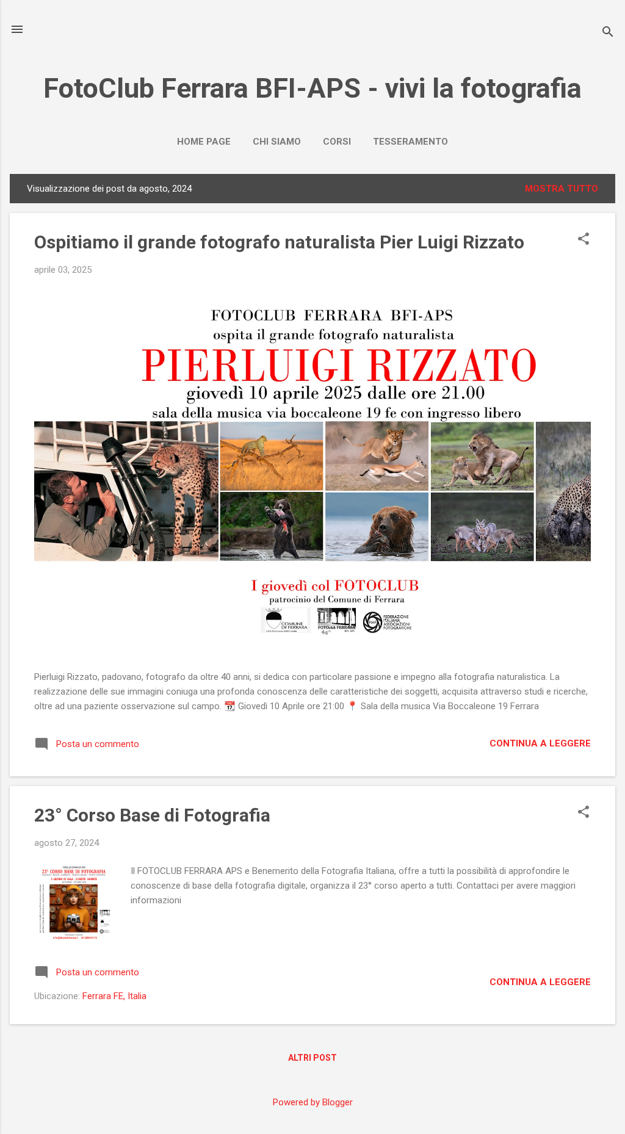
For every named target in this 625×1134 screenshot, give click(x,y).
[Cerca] (608, 33)
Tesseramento (410, 141)
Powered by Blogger (313, 1102)
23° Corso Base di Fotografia (152, 815)
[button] (583, 239)
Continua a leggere (540, 743)
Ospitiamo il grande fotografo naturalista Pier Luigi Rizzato (279, 242)
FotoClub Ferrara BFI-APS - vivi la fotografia (312, 88)
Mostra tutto (561, 188)
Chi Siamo (277, 141)
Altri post (312, 1058)
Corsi (337, 141)
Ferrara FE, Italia (114, 996)
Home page (204, 141)
